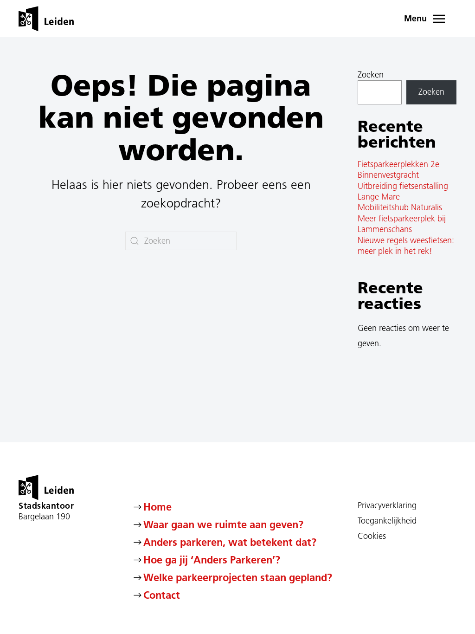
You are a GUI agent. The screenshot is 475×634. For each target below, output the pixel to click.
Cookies (372, 536)
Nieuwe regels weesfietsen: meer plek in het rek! (406, 245)
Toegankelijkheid (387, 521)
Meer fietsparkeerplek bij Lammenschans (402, 223)
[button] (430, 18)
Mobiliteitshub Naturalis (400, 207)
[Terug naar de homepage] (46, 18)
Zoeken (371, 75)
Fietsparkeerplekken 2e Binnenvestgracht (398, 169)
